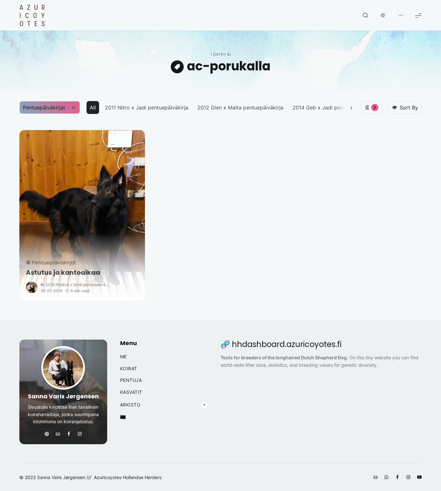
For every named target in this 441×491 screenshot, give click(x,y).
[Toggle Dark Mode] (382, 15)
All (93, 107)
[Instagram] (79, 434)
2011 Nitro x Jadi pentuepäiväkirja (146, 107)
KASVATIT (131, 392)
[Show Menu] (418, 15)
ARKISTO (130, 404)
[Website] (47, 434)
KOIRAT (128, 368)
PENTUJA (131, 380)
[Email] (58, 434)
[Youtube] (419, 477)
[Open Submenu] (204, 405)
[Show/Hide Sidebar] (400, 15)
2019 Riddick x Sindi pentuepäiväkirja (78, 284)
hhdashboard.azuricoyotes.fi (287, 344)
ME (123, 356)
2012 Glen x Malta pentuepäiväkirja (240, 107)
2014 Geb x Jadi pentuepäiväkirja (333, 107)
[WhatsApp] (386, 477)
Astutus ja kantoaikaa (63, 273)
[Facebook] (69, 434)
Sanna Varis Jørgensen (63, 396)
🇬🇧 (123, 417)
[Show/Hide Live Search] (365, 15)
